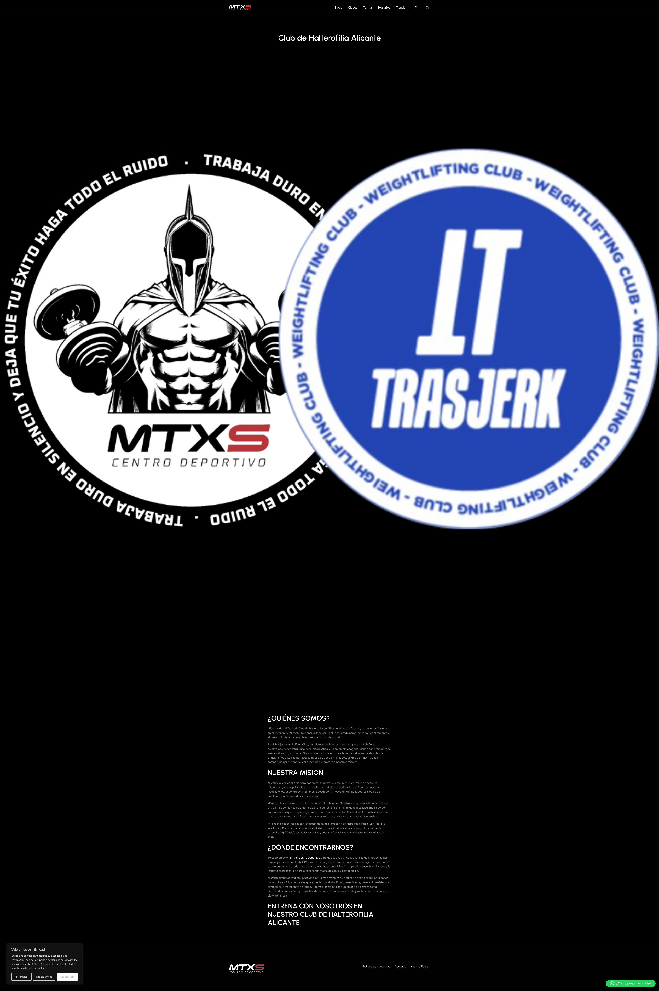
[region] (44, 964)
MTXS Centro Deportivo (305, 857)
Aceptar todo (67, 976)
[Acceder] (415, 7)
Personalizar (21, 976)
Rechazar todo (44, 976)
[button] (631, 983)
